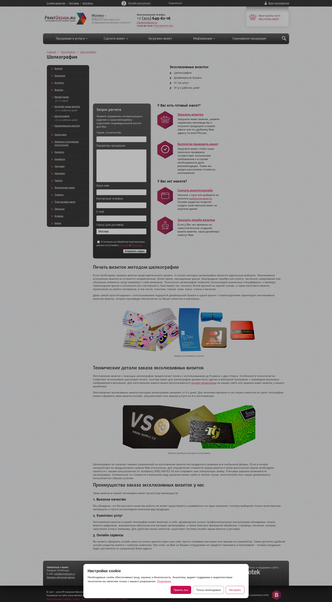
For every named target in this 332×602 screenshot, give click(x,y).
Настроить (235, 590)
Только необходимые (208, 590)
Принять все (181, 590)
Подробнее (164, 581)
